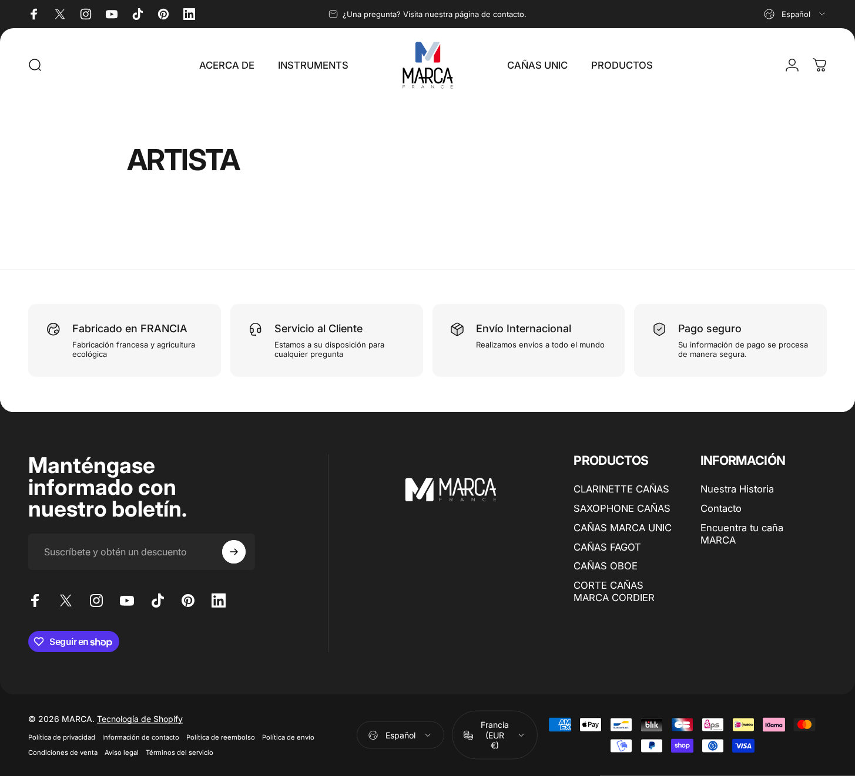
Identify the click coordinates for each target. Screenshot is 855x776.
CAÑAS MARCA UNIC (623, 528)
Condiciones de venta (63, 752)
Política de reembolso (220, 737)
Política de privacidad (61, 737)
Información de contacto (140, 737)
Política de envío (288, 737)
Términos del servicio (179, 752)
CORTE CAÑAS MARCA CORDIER (614, 591)
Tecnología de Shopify (140, 719)
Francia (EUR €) (495, 735)
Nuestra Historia (737, 489)
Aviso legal (122, 752)
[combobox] (795, 14)
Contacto (721, 508)
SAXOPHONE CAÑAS (622, 508)
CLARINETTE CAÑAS (621, 489)
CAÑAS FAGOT (607, 547)
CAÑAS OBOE (606, 566)
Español (400, 735)
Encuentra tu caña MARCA (741, 534)
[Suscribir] (234, 552)
